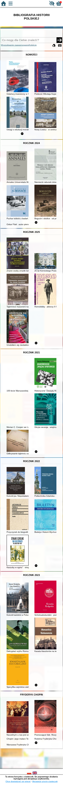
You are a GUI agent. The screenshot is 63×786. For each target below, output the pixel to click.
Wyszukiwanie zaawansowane (15, 45)
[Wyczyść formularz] (54, 45)
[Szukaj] (59, 40)
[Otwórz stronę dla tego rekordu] (18, 76)
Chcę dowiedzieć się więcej (18, 781)
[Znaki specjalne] (59, 45)
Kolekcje (33, 45)
